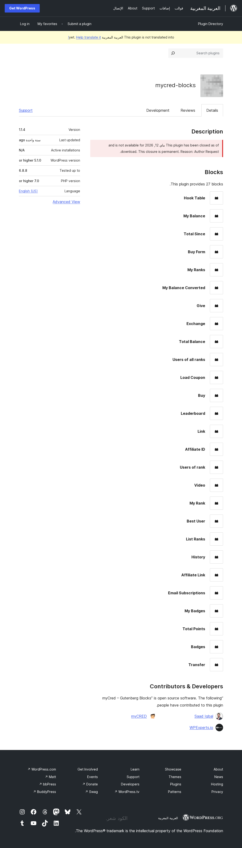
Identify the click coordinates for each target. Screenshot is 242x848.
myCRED (139, 716)
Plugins (175, 784)
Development (157, 110)
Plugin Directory (210, 24)
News (218, 777)
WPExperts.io (201, 727)
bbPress (47, 784)
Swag (91, 792)
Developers (130, 784)
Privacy (217, 792)
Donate (90, 784)
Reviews (188, 110)
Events (92, 777)
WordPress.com (41, 769)
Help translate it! (84, 37)
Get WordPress (22, 8)
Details (212, 110)
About (218, 769)
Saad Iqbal (203, 716)
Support (26, 110)
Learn (135, 769)
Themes (175, 777)
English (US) (28, 191)
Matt (50, 777)
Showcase (173, 769)
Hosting (217, 784)
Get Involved (88, 769)
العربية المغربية (168, 818)
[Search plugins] (173, 53)
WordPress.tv (126, 792)
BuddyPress (44, 792)
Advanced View (66, 201)
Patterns (174, 792)
